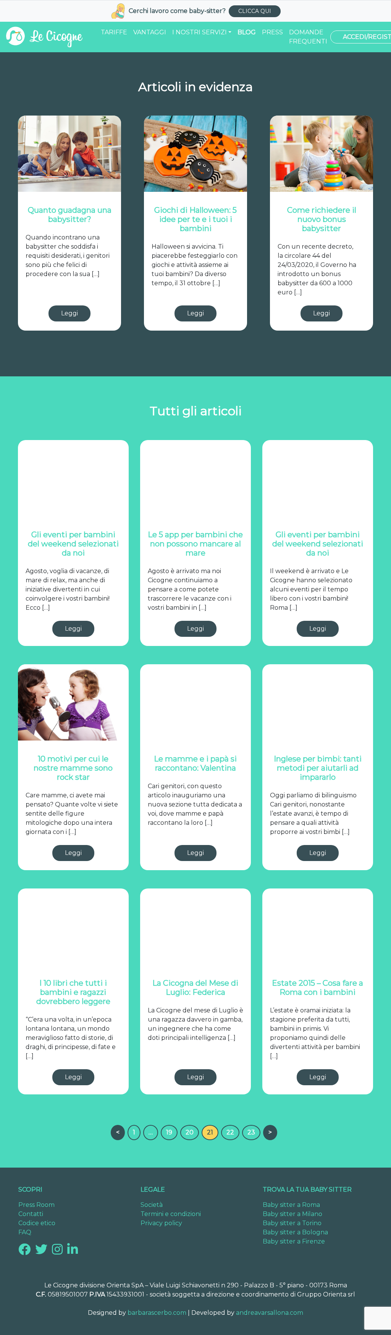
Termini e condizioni (171, 1214)
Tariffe (114, 32)
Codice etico (36, 1223)
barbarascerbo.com (157, 1312)
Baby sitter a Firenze (294, 1241)
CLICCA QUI (254, 11)
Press (272, 32)
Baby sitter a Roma (291, 1204)
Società (152, 1204)
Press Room (36, 1204)
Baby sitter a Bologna (295, 1232)
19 (169, 1132)
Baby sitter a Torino (292, 1223)
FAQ (24, 1232)
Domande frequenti (308, 37)
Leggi (69, 313)
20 (190, 1132)
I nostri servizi (199, 32)
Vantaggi (149, 32)
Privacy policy (161, 1223)
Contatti (30, 1214)
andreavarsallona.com (269, 1312)
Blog (247, 32)
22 (230, 1132)
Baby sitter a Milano (292, 1214)
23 (251, 1132)
